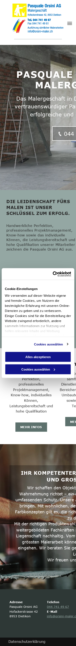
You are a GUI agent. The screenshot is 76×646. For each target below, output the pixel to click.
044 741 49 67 (58, 606)
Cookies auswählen (48, 344)
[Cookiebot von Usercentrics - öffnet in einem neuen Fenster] (53, 274)
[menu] (69, 23)
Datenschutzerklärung (26, 641)
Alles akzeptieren (38, 357)
